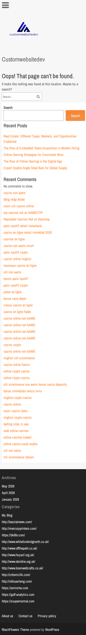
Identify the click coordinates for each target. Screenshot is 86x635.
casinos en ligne (14, 239)
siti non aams (12, 272)
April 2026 (8, 492)
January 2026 (10, 499)
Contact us (25, 615)
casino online (12, 404)
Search (8, 107)
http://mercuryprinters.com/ (19, 528)
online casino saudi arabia (20, 443)
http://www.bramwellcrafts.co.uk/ (22, 568)
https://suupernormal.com (18, 601)
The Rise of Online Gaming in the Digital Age (33, 161)
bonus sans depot (15, 298)
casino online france (17, 364)
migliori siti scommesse (19, 357)
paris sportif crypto (16, 252)
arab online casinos (16, 430)
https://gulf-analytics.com (18, 594)
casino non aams (15, 192)
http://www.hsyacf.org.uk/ (18, 554)
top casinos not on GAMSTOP (23, 212)
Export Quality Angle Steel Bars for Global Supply (35, 167)
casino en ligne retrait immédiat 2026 (28, 232)
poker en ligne (13, 291)
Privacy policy (47, 615)
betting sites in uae (16, 424)
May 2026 (8, 486)
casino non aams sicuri (19, 245)
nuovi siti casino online (19, 206)
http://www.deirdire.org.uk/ (18, 561)
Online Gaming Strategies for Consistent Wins (34, 154)
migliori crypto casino (18, 397)
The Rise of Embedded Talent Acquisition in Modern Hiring (41, 148)
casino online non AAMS (19, 318)
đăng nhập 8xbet (14, 199)
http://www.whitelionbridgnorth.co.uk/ (25, 541)
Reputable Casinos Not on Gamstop (27, 219)
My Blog (7, 515)
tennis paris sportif (16, 278)
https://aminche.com (15, 587)
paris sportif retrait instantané (23, 225)
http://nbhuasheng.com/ (17, 581)
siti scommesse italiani (19, 457)
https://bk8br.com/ (13, 535)
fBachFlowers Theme (15, 629)
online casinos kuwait (18, 437)
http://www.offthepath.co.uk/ (19, 548)
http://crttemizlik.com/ (16, 574)
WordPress (52, 629)
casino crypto (12, 344)
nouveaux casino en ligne (20, 265)
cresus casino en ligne (18, 305)
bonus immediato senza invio (23, 391)
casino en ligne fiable (17, 311)
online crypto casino (17, 371)
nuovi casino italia (15, 410)
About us (7, 615)
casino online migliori (17, 258)
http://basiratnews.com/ (17, 521)
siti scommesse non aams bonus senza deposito (35, 384)
